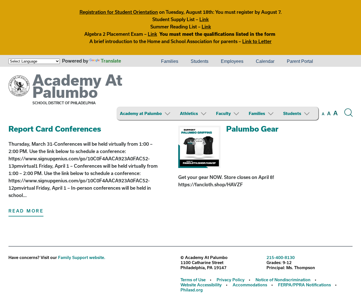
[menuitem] (135, 61)
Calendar (265, 61)
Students (199, 61)
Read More (25, 210)
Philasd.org (191, 289)
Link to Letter (257, 41)
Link (204, 19)
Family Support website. (81, 257)
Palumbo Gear (252, 128)
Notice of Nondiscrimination (283, 279)
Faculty (223, 113)
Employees (232, 61)
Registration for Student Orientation (119, 12)
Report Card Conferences (54, 128)
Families (169, 61)
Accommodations (250, 284)
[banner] (180, 95)
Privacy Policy (231, 279)
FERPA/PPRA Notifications (304, 284)
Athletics (189, 113)
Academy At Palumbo (77, 86)
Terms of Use (193, 279)
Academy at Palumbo (141, 113)
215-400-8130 (281, 257)
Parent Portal (300, 61)
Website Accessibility (201, 284)
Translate (111, 60)
